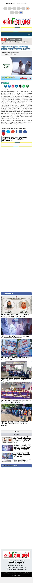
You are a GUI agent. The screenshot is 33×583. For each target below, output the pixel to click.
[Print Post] (5, 86)
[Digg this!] (25, 131)
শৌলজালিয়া (19, 39)
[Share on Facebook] (3, 131)
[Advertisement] (16, 219)
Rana (19, 575)
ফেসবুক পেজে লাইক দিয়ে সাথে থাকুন (9, 465)
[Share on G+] (13, 131)
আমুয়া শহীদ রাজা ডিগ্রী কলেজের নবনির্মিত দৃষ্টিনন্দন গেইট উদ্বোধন (16, 380)
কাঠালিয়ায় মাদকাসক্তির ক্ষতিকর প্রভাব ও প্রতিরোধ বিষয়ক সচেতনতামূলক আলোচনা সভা (16, 401)
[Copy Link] (27, 86)
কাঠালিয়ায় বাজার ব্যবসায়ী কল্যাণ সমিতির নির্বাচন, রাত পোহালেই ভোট (16, 358)
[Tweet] (8, 131)
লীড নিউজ (14, 39)
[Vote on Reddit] (20, 131)
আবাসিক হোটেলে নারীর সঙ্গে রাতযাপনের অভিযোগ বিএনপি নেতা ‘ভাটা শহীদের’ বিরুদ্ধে (16, 337)
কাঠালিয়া (10, 39)
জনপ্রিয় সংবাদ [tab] (17, 434)
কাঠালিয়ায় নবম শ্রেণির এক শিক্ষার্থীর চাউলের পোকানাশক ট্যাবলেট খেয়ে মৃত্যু (15, 48)
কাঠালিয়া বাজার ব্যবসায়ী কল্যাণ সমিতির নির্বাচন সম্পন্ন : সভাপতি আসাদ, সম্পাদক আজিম (15, 316)
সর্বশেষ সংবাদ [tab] (16, 431)
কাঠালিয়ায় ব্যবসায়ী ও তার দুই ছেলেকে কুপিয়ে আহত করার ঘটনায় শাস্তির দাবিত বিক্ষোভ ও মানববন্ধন (14, 424)
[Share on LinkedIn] (16, 131)
